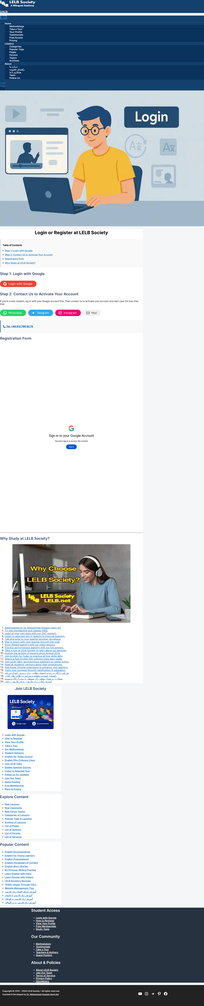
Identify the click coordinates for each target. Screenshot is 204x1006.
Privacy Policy (44, 978)
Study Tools (42, 929)
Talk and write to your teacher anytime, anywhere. (33, 639)
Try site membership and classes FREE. (26, 630)
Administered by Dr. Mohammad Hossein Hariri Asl (33, 627)
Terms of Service (45, 975)
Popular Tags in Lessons (18, 818)
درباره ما (13, 66)
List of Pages (12, 826)
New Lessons (12, 804)
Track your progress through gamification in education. (35, 670)
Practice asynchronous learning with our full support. (34, 647)
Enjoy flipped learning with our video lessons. (30, 644)
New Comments (13, 807)
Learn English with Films (18, 873)
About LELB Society (47, 970)
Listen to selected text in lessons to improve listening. (35, 636)
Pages (12, 52)
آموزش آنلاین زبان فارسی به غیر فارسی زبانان (28, 681)
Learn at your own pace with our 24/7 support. (31, 633)
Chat (2, 86)
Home (8, 23)
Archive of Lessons (15, 822)
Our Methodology (14, 749)
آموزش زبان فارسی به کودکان (19, 899)
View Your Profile (14, 742)
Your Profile (15, 32)
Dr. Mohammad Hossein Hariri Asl (43, 994)
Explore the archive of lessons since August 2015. (32, 653)
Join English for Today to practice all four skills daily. (34, 656)
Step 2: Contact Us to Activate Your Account (29, 254)
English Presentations (17, 859)
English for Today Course (19, 756)
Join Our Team (13, 778)
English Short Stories (16, 866)
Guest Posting (12, 782)
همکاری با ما (15, 72)
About (8, 63)
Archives (14, 60)
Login (3, 83)
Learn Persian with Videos (19, 877)
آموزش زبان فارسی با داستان (18, 895)
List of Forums (12, 833)
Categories (15, 46)
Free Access (16, 37)
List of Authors (13, 829)
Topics (13, 57)
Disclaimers (42, 981)
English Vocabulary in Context (21, 862)
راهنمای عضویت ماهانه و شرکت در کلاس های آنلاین (31, 675)
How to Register (13, 738)
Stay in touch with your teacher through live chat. (32, 641)
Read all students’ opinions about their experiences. (34, 664)
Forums (13, 55)
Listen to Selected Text (17, 771)
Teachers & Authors (47, 952)
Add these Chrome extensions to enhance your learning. (36, 667)
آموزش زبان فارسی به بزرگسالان (20, 902)
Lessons (9, 43)
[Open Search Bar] (2, 89)
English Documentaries (17, 851)
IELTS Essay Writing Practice (20, 870)
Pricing (13, 40)
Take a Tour (15, 29)
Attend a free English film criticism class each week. (34, 658)
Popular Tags (16, 49)
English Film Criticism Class (20, 760)
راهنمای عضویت (17, 69)
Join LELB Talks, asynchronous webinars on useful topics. (37, 661)
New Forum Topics (15, 811)
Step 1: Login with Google (18, 250)
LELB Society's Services (18, 880)
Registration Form (14, 258)
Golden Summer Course (18, 767)
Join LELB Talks (13, 763)
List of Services (13, 836)
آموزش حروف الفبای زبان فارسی (20, 891)
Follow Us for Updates (17, 774)
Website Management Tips (19, 888)
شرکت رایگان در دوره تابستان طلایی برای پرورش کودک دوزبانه (37, 673)
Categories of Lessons (17, 815)
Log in (4, 11)
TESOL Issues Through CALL (21, 884)
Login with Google (15, 734)
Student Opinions (14, 753)
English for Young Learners (20, 855)
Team (12, 75)
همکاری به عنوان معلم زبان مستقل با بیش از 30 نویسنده (33, 678)
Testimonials (16, 34)
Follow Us (14, 78)
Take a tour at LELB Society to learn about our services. (36, 650)
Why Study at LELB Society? (20, 262)
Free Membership (14, 785)
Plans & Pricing (13, 789)
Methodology (16, 26)
